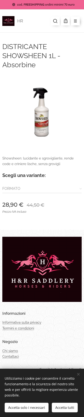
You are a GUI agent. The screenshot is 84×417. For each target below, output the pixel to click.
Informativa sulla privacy (21, 322)
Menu (75, 21)
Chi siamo (10, 351)
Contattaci (10, 356)
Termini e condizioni (18, 328)
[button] (55, 21)
